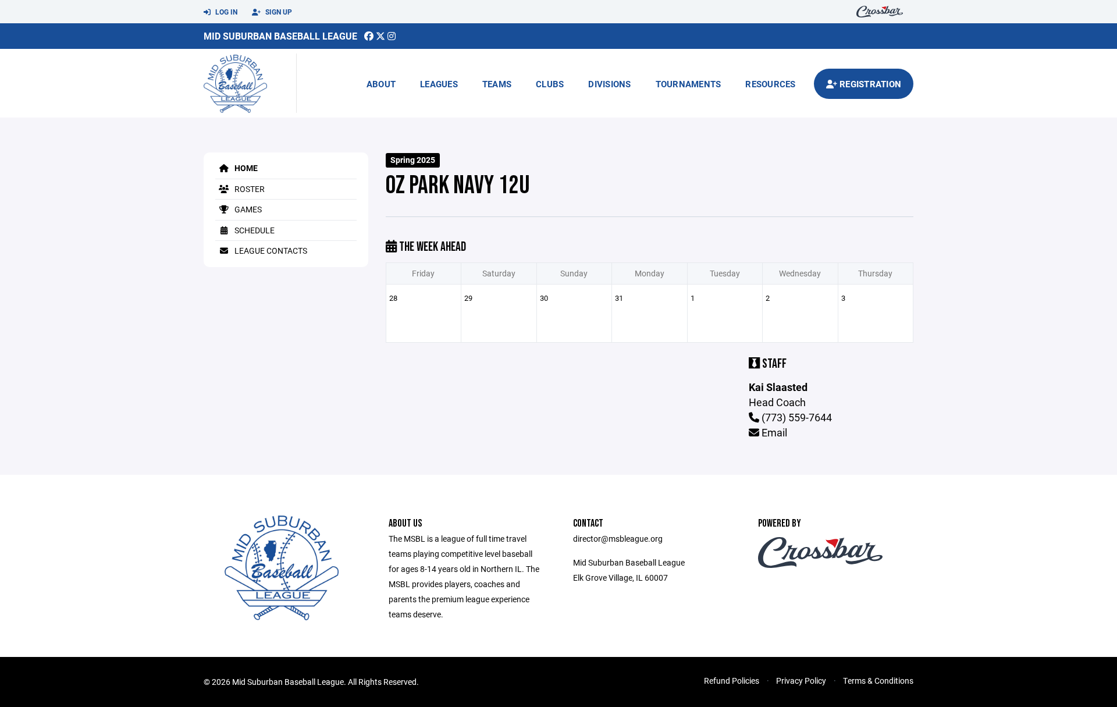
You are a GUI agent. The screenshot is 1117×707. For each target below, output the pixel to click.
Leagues (439, 84)
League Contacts (270, 250)
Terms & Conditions (878, 680)
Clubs (550, 84)
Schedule (254, 230)
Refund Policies (731, 680)
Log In (225, 11)
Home (245, 167)
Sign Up (278, 11)
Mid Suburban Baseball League (280, 36)
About (381, 84)
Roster (249, 188)
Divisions (609, 84)
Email (773, 432)
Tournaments (688, 84)
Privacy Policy (801, 680)
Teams (496, 84)
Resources (770, 84)
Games (247, 209)
